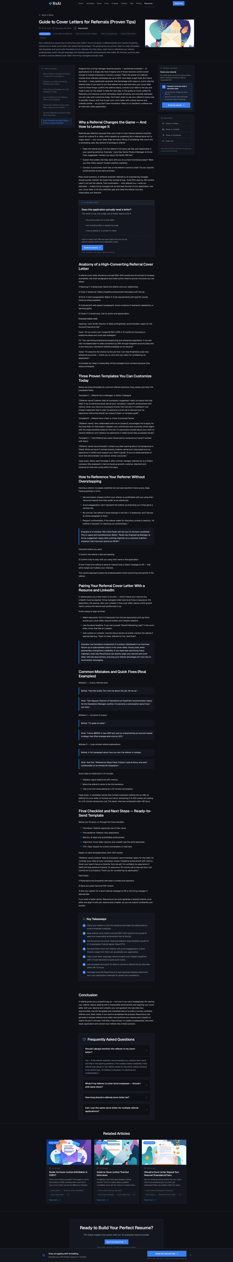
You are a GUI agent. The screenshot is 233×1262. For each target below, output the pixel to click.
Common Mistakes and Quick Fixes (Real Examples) (56, 114)
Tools (106, 3)
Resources (148, 3)
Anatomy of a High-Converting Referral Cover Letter (55, 82)
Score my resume (91, 248)
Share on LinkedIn (173, 129)
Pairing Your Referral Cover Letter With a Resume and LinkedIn (56, 106)
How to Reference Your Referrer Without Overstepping (55, 98)
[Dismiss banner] (190, 1255)
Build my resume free (115, 1242)
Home (81, 3)
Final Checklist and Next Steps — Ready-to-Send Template (56, 121)
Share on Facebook (173, 135)
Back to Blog (47, 15)
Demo (99, 3)
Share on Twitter (172, 123)
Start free (179, 3)
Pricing (138, 3)
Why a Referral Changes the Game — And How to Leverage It (56, 75)
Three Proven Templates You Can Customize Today (56, 90)
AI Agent (115, 3)
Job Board (90, 3)
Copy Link (170, 141)
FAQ (131, 3)
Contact (124, 3)
